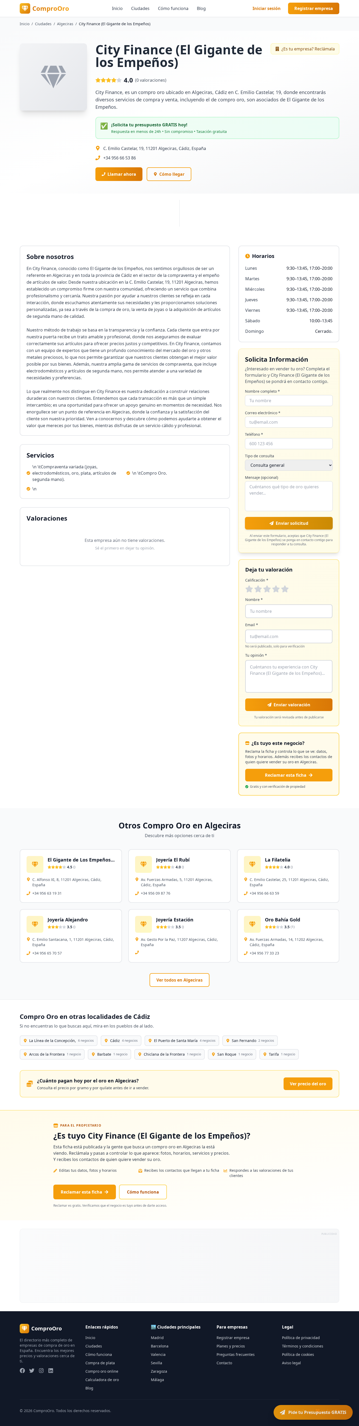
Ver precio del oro (308, 1084)
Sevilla (156, 1362)
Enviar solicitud (292, 523)
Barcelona (159, 1346)
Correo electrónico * (262, 412)
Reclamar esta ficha (285, 775)
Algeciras (65, 23)
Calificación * (256, 580)
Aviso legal (291, 1362)
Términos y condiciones (302, 1346)
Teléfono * (254, 434)
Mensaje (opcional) (261, 477)
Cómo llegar (171, 174)
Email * (251, 624)
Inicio (117, 8)
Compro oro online (101, 1371)
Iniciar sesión (267, 8)
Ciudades (140, 8)
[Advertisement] (177, 1266)
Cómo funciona (173, 8)
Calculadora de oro (102, 1379)
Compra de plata (100, 1362)
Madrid (157, 1337)
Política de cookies (298, 1354)
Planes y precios (231, 1346)
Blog (201, 8)
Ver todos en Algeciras (179, 980)
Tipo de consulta (259, 455)
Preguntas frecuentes (236, 1354)
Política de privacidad (301, 1337)
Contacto (224, 1362)
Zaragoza (159, 1371)
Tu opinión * (256, 655)
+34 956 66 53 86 (119, 158)
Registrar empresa (313, 8)
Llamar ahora (121, 174)
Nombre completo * (262, 391)
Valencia (158, 1354)
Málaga (157, 1379)
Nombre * (254, 599)
